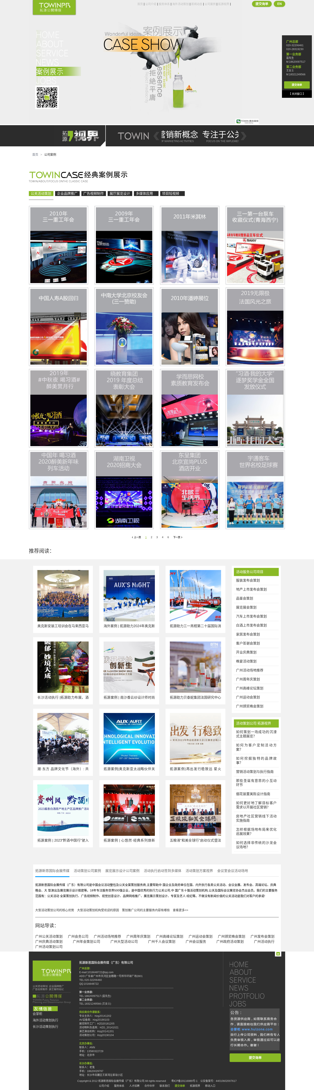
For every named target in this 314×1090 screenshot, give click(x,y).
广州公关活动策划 (49, 936)
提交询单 (261, 4)
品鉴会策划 (244, 598)
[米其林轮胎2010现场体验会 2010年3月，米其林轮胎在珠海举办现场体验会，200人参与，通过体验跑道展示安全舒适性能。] (189, 245)
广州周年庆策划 (248, 679)
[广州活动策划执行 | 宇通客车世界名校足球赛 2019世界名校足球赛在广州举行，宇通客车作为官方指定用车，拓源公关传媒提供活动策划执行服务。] (255, 489)
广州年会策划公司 (86, 941)
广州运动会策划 (248, 697)
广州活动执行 (264, 941)
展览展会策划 (246, 607)
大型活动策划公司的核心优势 (54, 910)
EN (279, 4)
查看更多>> (180, 910)
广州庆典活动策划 (49, 941)
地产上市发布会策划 (251, 589)
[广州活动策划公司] (54, 8)
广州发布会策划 (262, 936)
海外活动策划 (180, 4)
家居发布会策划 (248, 634)
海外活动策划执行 (45, 1020)
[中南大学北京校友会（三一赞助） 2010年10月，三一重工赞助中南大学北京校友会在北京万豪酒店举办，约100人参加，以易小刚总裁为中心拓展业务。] (124, 326)
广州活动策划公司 (49, 947)
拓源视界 (223, 4)
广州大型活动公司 (124, 941)
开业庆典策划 (246, 652)
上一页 (137, 537)
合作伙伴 (149, 1085)
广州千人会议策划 (161, 941)
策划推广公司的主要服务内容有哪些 (146, 910)
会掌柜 (37, 1014)
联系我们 (165, 1085)
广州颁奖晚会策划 (249, 706)
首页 (140, 4)
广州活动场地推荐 (249, 670)
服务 (58, 53)
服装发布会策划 (248, 580)
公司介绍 (150, 4)
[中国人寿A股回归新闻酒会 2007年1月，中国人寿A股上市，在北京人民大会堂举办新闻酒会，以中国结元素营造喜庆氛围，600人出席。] (58, 326)
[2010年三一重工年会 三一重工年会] (58, 245)
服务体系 (164, 4)
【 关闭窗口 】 (297, 93)
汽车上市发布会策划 (251, 616)
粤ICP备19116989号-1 (184, 1081)
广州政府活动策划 (230, 941)
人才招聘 (134, 1085)
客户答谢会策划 (248, 643)
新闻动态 (196, 4)
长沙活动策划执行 (45, 1026)
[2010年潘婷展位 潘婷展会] (189, 326)
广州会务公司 (78, 936)
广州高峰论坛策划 (249, 688)
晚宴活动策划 (246, 661)
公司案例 (210, 4)
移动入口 (210, 1085)
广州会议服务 (196, 941)
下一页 (176, 537)
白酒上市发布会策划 (251, 625)
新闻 (58, 62)
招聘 (58, 80)
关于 (58, 43)
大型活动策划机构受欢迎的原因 (98, 910)
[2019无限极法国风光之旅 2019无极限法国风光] (255, 326)
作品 (58, 71)
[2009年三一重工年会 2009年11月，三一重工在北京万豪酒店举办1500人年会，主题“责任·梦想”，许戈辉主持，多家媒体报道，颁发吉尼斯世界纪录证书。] (124, 245)
